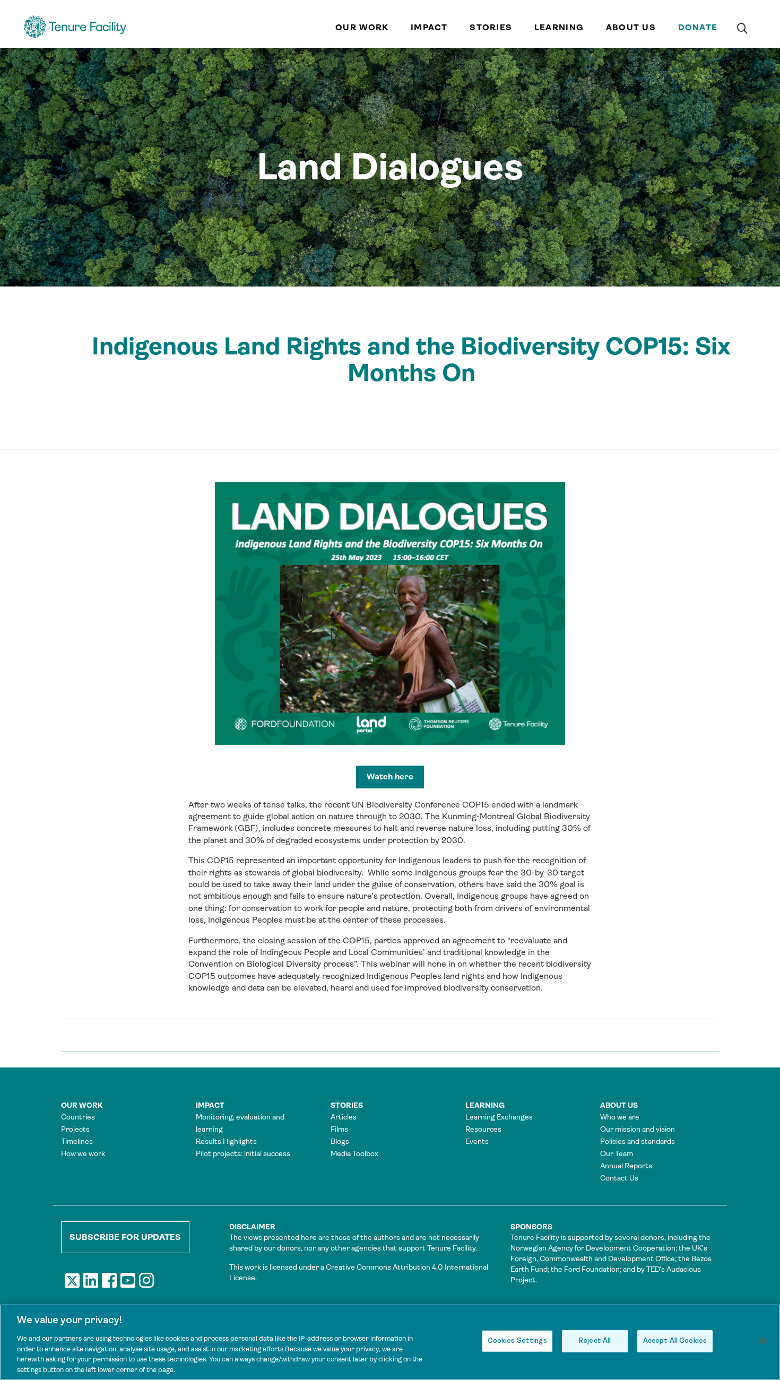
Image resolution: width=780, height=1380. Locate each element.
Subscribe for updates (125, 1237)
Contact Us (619, 1178)
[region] (390, 1342)
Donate (698, 27)
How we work (83, 1153)
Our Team (616, 1153)
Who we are (619, 1117)
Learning (559, 27)
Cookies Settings (517, 1341)
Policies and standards (637, 1141)
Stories (491, 27)
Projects (75, 1129)
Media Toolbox (354, 1153)
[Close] (763, 1340)
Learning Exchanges (499, 1117)
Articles (344, 1117)
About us (631, 27)
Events (477, 1141)
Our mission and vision (637, 1129)
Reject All (595, 1341)
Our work (361, 27)
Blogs (340, 1141)
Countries (78, 1117)
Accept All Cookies (675, 1341)
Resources (483, 1129)
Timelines (77, 1141)
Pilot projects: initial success (243, 1153)
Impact (429, 27)
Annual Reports (626, 1165)
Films (339, 1129)
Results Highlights (226, 1141)
